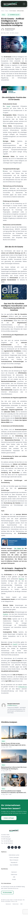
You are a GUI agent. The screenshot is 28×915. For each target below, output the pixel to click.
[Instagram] (15, 847)
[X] (19, 847)
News (6, 10)
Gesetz (8, 106)
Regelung (21, 579)
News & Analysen (14, 860)
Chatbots (5, 614)
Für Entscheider (7, 892)
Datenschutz (14, 874)
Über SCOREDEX (14, 865)
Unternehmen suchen (14, 855)
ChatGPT (15, 644)
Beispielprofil (14, 862)
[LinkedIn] (9, 847)
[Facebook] (12, 847)
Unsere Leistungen (14, 857)
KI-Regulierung (22, 687)
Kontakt (14, 879)
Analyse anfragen (9, 818)
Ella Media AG (19, 548)
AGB (14, 877)
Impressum (14, 872)
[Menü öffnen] (24, 4)
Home (2, 10)
